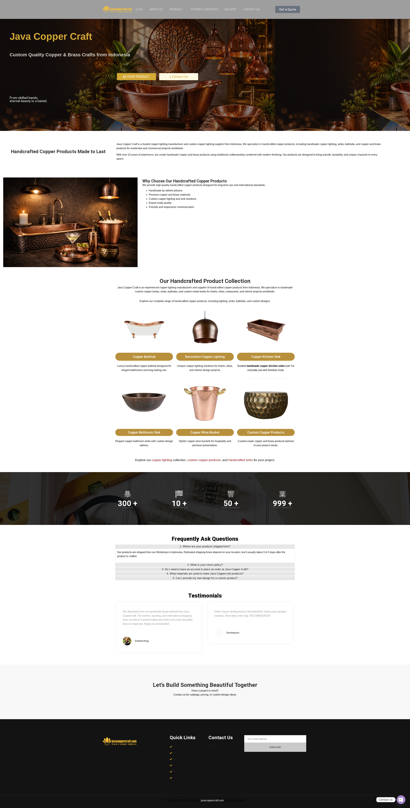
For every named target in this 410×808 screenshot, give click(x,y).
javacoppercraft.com (212, 800)
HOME (139, 9)
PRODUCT (175, 9)
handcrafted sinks (240, 460)
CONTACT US (251, 9)
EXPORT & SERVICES (204, 9)
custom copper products (204, 460)
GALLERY (231, 9)
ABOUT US (156, 9)
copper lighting (162, 460)
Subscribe (275, 747)
